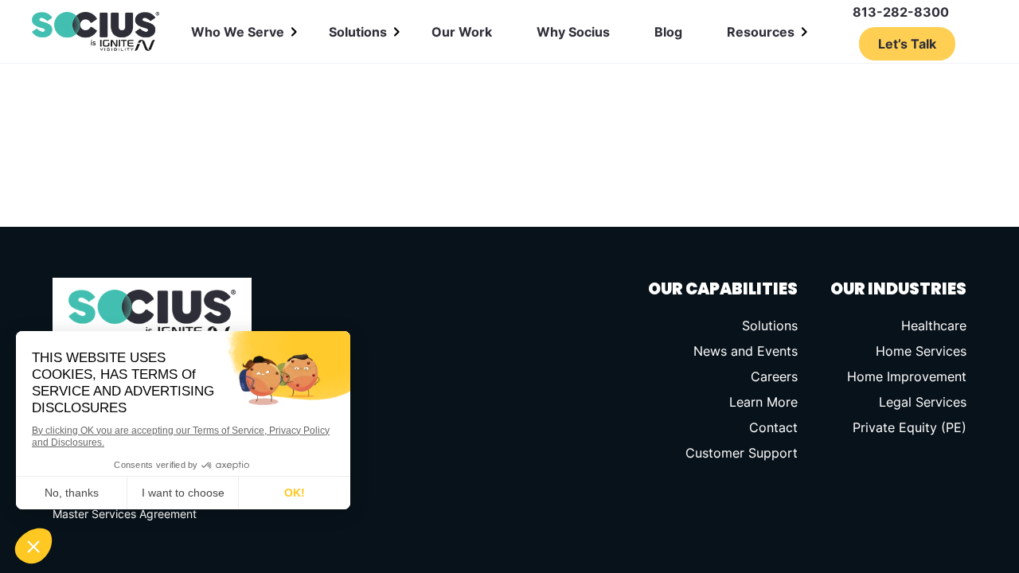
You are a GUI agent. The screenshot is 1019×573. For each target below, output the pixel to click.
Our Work (461, 32)
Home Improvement (906, 376)
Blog (668, 32)
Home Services (921, 351)
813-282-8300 (901, 12)
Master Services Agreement (125, 513)
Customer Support (741, 453)
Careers (774, 376)
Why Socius (573, 32)
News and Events (745, 351)
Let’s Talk (907, 44)
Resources (761, 32)
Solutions (358, 32)
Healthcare (933, 325)
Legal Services (922, 402)
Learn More (763, 402)
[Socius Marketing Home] (95, 32)
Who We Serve (237, 32)
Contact (773, 427)
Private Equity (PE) (909, 427)
